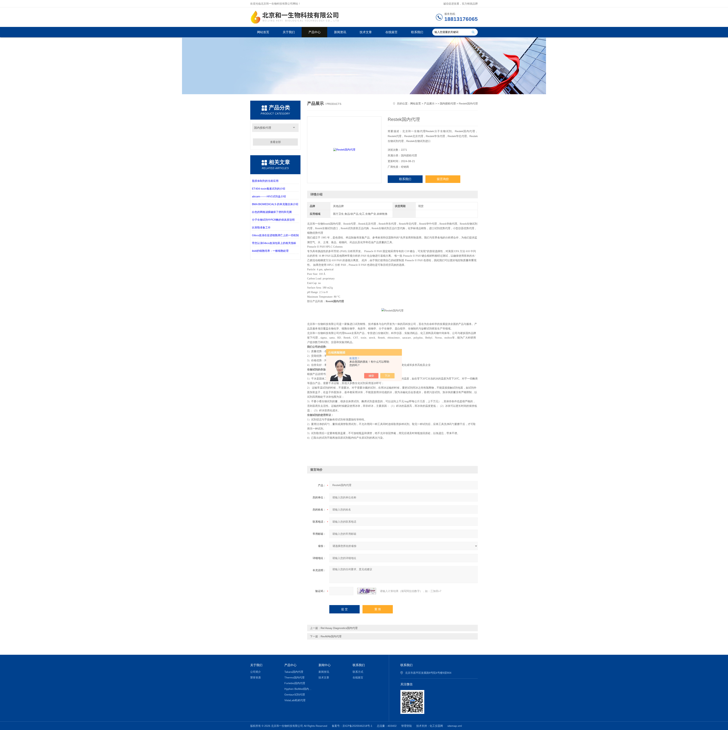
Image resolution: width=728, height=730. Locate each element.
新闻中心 (324, 665)
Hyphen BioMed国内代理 (298, 688)
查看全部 (275, 141)
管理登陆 (406, 725)
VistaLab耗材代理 (294, 700)
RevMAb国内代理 (331, 636)
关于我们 (289, 32)
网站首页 (263, 32)
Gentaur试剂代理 (294, 694)
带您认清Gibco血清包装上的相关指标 (274, 243)
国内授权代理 (262, 127)
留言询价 (443, 179)
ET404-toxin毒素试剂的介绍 (268, 188)
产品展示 (429, 103)
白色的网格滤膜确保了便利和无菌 (272, 211)
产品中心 (314, 32)
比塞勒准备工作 (261, 227)
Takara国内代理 (293, 671)
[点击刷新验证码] (366, 591)
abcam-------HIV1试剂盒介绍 (269, 196)
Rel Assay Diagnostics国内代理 (339, 628)
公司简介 (255, 671)
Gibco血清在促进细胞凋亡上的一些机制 (275, 235)
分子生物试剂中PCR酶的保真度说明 (273, 219)
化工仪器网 (436, 725)
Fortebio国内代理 (294, 683)
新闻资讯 (340, 32)
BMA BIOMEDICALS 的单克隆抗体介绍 (275, 204)
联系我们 (417, 32)
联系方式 (358, 671)
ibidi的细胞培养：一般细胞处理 (270, 250)
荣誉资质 (255, 677)
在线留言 (391, 32)
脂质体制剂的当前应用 (265, 180)
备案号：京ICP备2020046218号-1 (352, 725)
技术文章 (366, 32)
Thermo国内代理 (294, 677)
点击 (294, 127)
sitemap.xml (454, 725)
